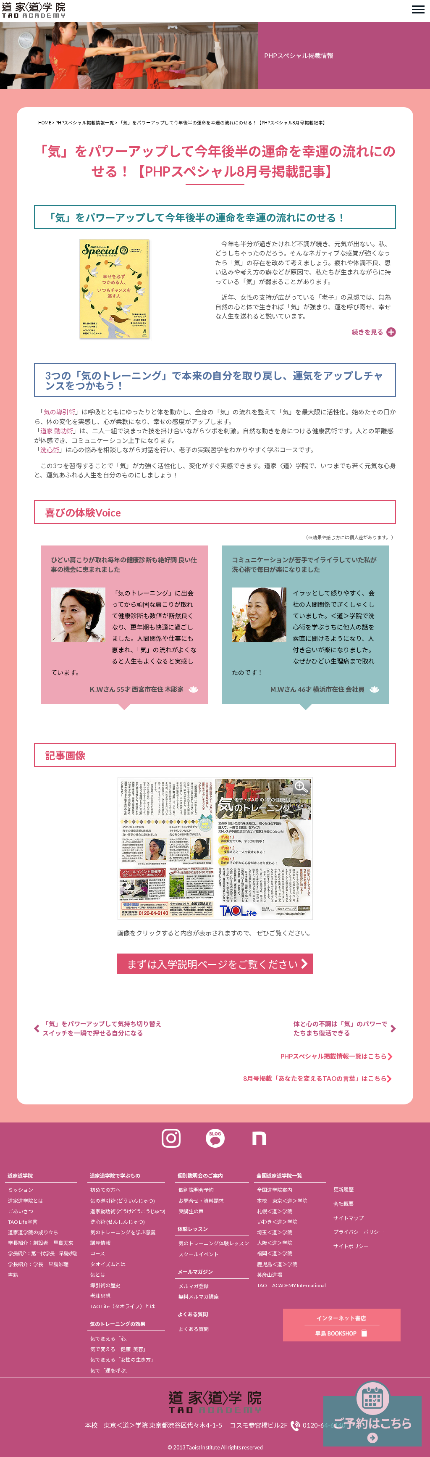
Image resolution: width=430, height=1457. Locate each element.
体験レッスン (193, 1229)
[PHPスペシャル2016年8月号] (215, 917)
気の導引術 (59, 412)
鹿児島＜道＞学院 (277, 1264)
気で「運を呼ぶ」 (110, 1370)
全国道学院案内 (274, 1190)
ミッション (20, 1190)
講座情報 (100, 1243)
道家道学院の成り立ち (33, 1232)
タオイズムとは (108, 1264)
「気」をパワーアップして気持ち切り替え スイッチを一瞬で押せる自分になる (102, 1028)
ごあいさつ (20, 1211)
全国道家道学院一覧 (279, 1175)
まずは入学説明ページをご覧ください (212, 964)
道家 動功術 (56, 431)
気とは (97, 1275)
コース (97, 1253)
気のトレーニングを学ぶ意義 (123, 1232)
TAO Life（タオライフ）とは (122, 1306)
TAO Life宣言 (22, 1222)
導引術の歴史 (105, 1285)
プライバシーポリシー (358, 1232)
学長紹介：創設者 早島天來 (40, 1243)
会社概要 (343, 1204)
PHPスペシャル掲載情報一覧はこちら (337, 1056)
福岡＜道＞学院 (274, 1253)
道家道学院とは (25, 1201)
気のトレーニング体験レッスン (213, 1243)
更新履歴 (343, 1189)
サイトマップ (348, 1218)
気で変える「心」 (110, 1339)
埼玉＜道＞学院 (274, 1232)
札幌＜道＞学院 (274, 1211)
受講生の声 (191, 1211)
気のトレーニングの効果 (117, 1324)
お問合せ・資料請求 (201, 1201)
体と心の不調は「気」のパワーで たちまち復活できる (341, 1028)
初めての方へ (105, 1190)
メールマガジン (195, 1272)
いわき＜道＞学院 (277, 1222)
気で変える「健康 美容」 (119, 1349)
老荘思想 (100, 1296)
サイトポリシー (351, 1246)
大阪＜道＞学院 (274, 1243)
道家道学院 (20, 1175)
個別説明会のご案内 (200, 1175)
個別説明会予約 (196, 1190)
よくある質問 (193, 1314)
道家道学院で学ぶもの (115, 1175)
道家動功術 (127, 1211)
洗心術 (49, 449)
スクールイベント (198, 1254)
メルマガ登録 (193, 1286)
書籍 (13, 1275)
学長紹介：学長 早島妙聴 (38, 1264)
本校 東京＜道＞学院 (282, 1201)
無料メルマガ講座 (198, 1297)
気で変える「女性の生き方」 (123, 1360)
